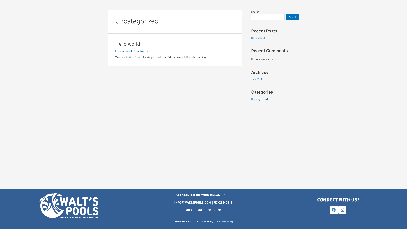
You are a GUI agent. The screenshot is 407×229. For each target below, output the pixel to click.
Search (255, 11)
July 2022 (256, 79)
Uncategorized (123, 51)
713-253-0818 (223, 202)
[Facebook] (334, 210)
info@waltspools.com (192, 202)
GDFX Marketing (223, 221)
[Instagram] (342, 210)
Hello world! (128, 44)
